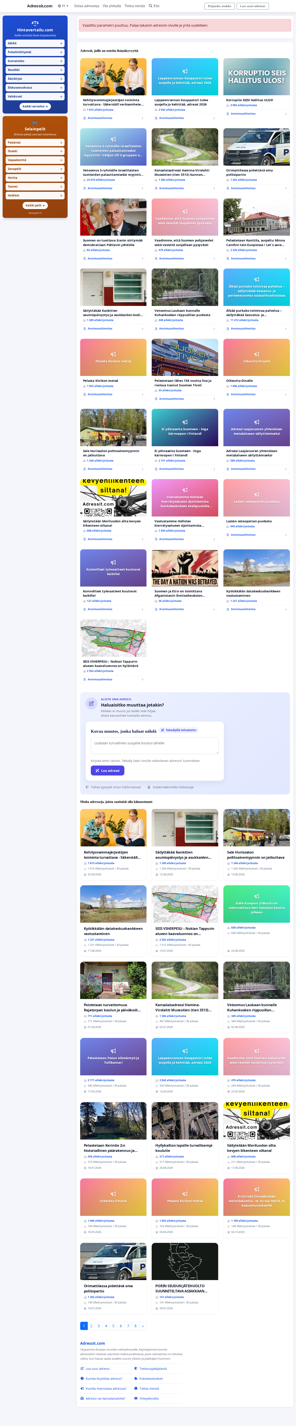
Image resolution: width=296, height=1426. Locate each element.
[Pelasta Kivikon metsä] (113, 369)
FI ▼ (65, 6)
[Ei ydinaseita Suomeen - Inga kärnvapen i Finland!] (185, 441)
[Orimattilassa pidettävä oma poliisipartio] (256, 160)
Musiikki (35, 70)
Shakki (35, 151)
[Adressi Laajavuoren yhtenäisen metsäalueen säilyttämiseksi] (256, 441)
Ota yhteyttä (112, 6)
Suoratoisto (35, 61)
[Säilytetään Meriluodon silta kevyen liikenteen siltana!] (113, 511)
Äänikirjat (35, 79)
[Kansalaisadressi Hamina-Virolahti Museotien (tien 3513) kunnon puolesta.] (185, 160)
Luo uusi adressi (252, 6)
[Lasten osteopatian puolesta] (256, 509)
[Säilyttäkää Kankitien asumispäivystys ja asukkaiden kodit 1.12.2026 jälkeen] (113, 301)
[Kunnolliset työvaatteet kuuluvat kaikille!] (113, 581)
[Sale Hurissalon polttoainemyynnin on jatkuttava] (113, 441)
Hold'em (35, 195)
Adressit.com (39, 6)
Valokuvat (35, 96)
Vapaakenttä (35, 160)
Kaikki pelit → (35, 205)
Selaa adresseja (86, 6)
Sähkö (35, 43)
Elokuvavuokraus (35, 88)
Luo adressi (110, 770)
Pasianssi (35, 142)
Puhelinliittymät (35, 52)
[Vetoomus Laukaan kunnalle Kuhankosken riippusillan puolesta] (185, 301)
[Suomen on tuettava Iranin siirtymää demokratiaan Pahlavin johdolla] (113, 231)
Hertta (35, 178)
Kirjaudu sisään (219, 6)
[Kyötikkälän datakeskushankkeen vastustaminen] (256, 581)
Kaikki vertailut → (35, 106)
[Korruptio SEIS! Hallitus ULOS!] (256, 88)
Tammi (35, 187)
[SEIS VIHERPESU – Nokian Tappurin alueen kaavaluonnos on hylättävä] (113, 651)
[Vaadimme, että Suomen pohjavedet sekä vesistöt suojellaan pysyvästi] (185, 231)
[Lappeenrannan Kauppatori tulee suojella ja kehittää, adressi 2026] (185, 90)
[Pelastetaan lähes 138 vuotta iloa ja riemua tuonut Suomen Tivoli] (185, 371)
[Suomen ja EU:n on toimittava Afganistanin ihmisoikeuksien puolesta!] (185, 581)
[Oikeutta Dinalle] (256, 369)
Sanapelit (35, 169)
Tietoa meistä (134, 6)
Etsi (156, 6)
